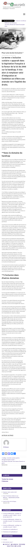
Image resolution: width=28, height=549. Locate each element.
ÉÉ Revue (6, 447)
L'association (7, 536)
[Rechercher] (23, 467)
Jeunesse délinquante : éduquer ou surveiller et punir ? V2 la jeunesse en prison (12, 521)
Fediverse (22, 544)
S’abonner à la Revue (20, 20)
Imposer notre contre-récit (10, 492)
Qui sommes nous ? (8, 542)
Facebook (15, 544)
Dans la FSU (6, 488)
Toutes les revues (7, 479)
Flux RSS (18, 546)
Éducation (13, 55)
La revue (5, 475)
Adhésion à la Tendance (11, 22)
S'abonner (5, 481)
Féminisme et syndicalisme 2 (10, 529)
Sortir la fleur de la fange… (10, 501)
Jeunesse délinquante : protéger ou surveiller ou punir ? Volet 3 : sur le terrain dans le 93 (12, 515)
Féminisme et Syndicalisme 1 (10, 531)
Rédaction (10, 546)
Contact (5, 539)
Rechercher (5, 464)
